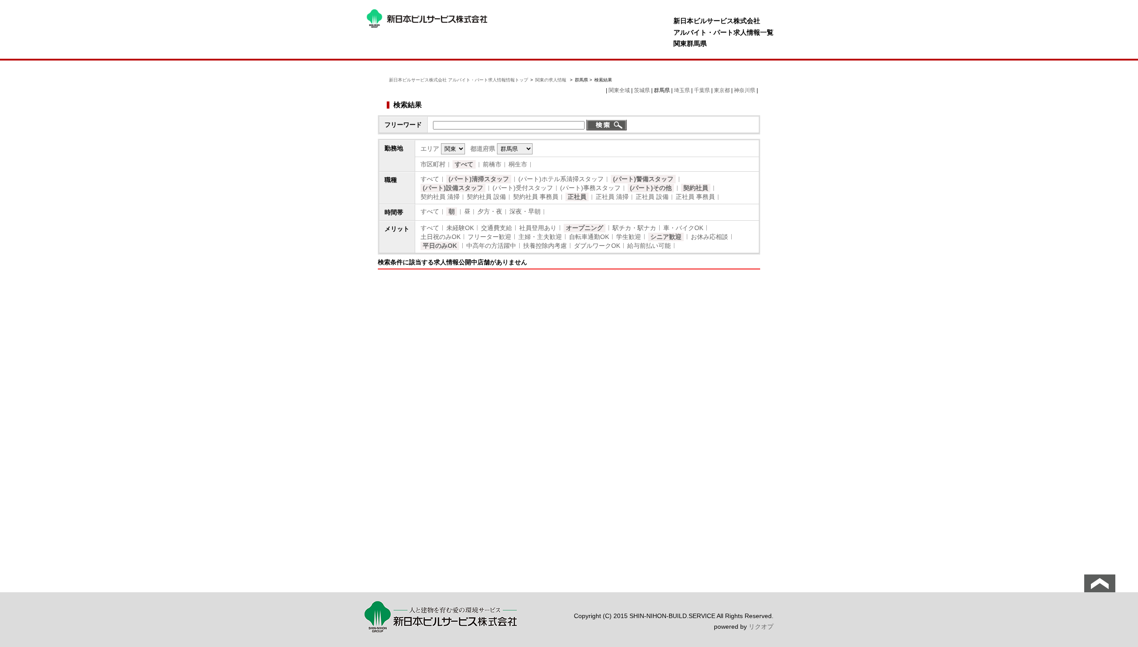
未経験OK (460, 227)
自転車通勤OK (589, 236)
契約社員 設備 (486, 196)
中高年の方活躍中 (491, 245)
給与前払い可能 (649, 245)
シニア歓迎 (665, 236)
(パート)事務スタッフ (590, 187)
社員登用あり (538, 227)
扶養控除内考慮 (545, 245)
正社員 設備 (652, 196)
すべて (464, 164)
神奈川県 (744, 90)
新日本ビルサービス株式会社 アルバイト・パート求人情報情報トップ (458, 79)
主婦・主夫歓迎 (540, 236)
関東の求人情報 (551, 79)
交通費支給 (496, 227)
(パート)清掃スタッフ (479, 178)
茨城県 (642, 90)
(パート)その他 (651, 187)
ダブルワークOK (597, 245)
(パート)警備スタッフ (643, 178)
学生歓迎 (628, 236)
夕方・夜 (489, 211)
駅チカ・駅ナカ (634, 227)
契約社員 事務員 (535, 196)
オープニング (584, 227)
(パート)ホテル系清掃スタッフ (561, 178)
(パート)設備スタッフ (453, 187)
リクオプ (761, 626)
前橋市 (492, 164)
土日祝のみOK (441, 236)
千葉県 (702, 90)
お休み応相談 (709, 236)
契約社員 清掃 (440, 196)
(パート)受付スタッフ (523, 187)
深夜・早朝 (525, 211)
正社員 (577, 196)
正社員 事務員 (695, 196)
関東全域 (619, 90)
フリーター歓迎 (489, 236)
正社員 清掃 (612, 196)
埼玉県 (682, 90)
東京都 (722, 90)
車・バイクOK (683, 227)
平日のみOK (440, 245)
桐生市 (518, 164)
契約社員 (695, 187)
